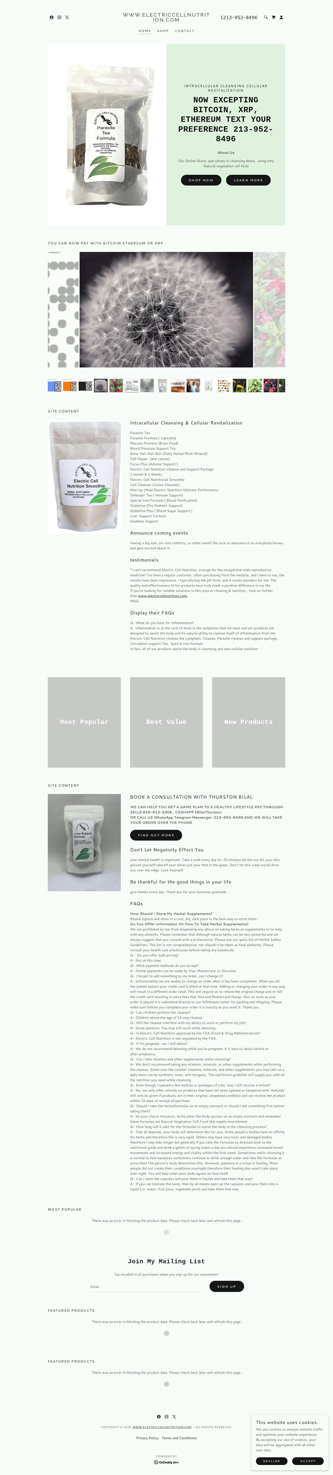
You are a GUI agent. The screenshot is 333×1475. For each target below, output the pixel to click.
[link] (52, 17)
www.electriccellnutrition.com (162, 1427)
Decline (272, 1461)
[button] (281, 17)
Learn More (248, 180)
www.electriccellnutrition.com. (163, 595)
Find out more (156, 835)
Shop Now (201, 180)
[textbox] (147, 1286)
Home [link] (145, 30)
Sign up (226, 1286)
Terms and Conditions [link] (179, 1437)
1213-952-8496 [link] (238, 17)
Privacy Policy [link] (147, 1437)
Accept (308, 1461)
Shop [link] (163, 30)
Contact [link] (184, 30)
